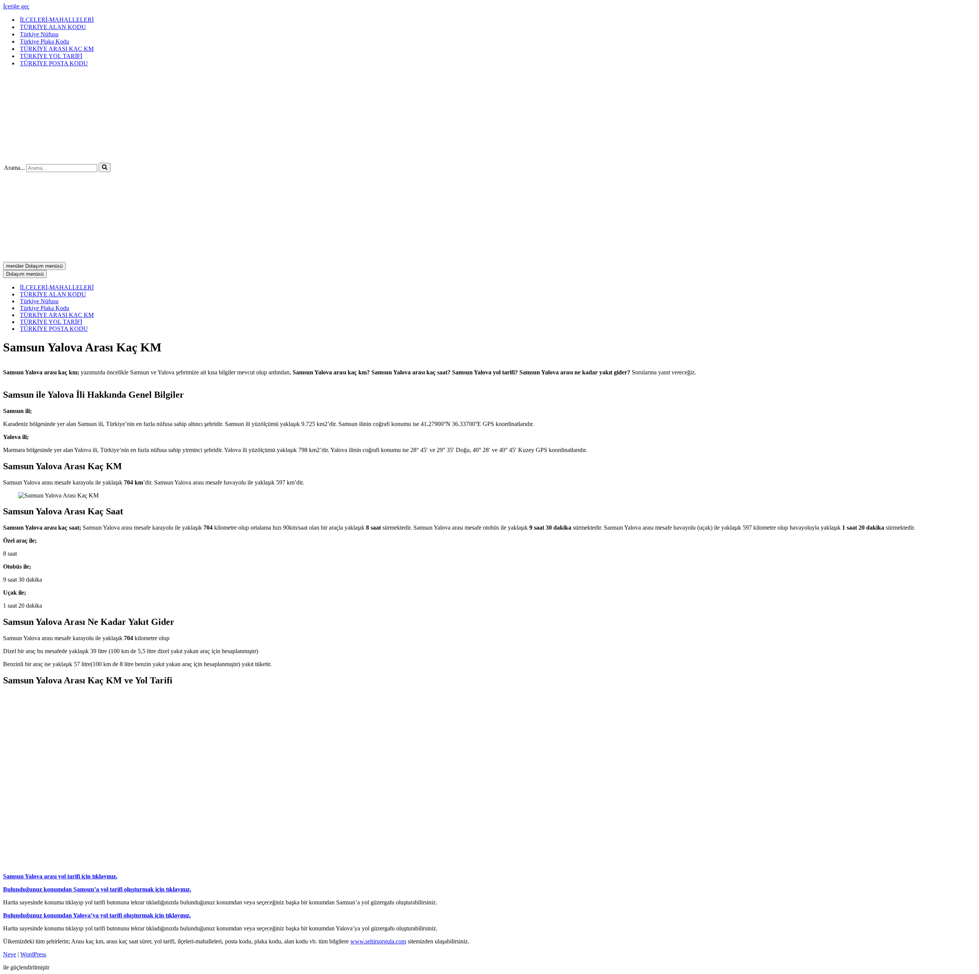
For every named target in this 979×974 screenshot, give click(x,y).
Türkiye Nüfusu (39, 34)
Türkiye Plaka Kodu (44, 41)
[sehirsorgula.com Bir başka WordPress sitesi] (95, 156)
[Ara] (105, 167)
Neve (9, 954)
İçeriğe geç (16, 6)
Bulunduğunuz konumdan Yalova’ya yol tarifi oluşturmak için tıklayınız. (97, 915)
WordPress (33, 954)
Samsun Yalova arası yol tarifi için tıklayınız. (60, 876)
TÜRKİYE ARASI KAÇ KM (57, 49)
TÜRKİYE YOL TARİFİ (51, 56)
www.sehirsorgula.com (378, 941)
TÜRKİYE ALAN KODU (53, 27)
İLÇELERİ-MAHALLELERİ (57, 19)
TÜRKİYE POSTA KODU (54, 63)
